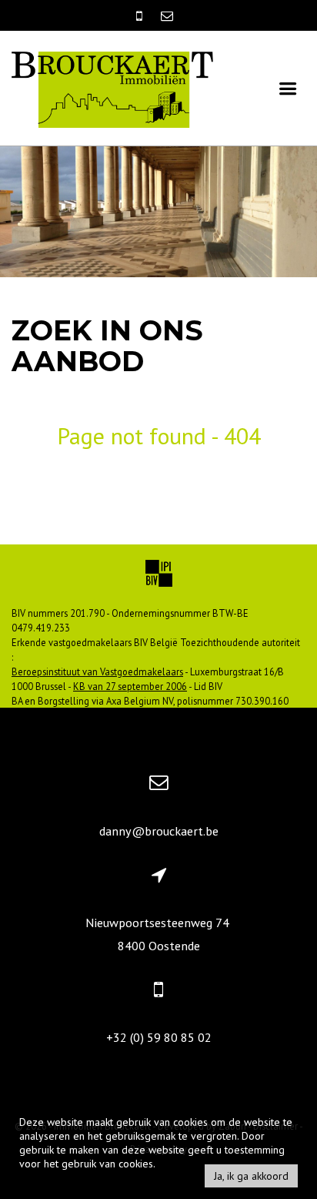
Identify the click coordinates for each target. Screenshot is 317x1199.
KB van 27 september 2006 (130, 686)
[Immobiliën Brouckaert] (112, 88)
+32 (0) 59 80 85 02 (159, 1037)
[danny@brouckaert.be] (167, 15)
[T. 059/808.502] (140, 15)
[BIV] (159, 575)
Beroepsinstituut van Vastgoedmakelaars (97, 671)
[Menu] (287, 88)
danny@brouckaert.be (159, 831)
